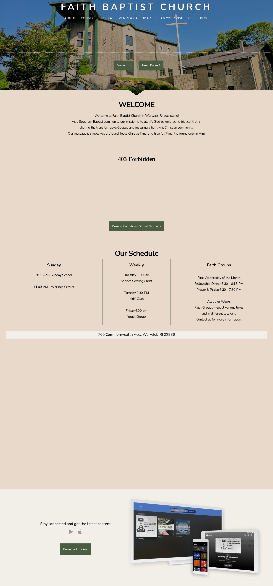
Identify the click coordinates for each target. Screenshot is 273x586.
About (70, 18)
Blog (204, 18)
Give (192, 18)
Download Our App (76, 549)
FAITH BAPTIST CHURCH (136, 7)
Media (107, 18)
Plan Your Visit (170, 18)
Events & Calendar (134, 18)
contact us (124, 65)
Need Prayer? (151, 65)
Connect (89, 18)
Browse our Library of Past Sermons (136, 226)
